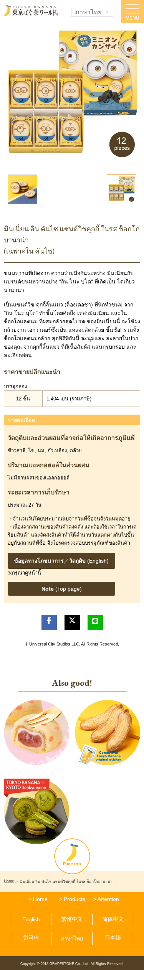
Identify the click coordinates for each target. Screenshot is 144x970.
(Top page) (61, 589)
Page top (72, 863)
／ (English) (61, 561)
